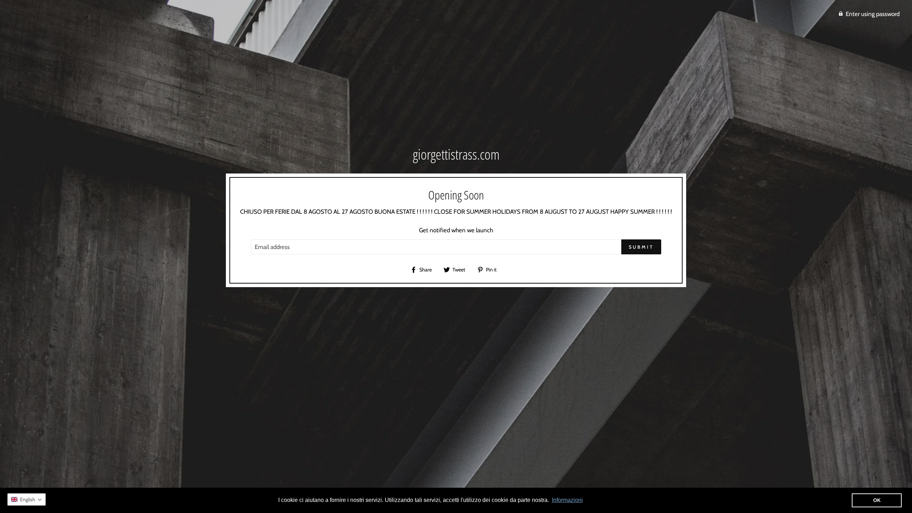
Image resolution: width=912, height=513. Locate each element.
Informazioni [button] (567, 500)
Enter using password (873, 13)
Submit (641, 247)
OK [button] (877, 500)
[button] (26, 499)
